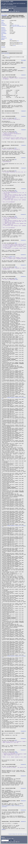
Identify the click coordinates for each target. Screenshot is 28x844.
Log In (6, 11)
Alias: (2, 22)
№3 (15, 118)
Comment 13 (23, 265)
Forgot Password (12, 11)
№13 (16, 278)
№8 (15, 190)
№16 (16, 751)
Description (23, 60)
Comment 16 (23, 738)
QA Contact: (3, 33)
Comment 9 (23, 188)
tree (18, 40)
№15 (16, 740)
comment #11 (12, 256)
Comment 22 (23, 810)
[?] (14, 10)
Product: (3, 23)
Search (9, 8)
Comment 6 (23, 145)
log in (8, 56)
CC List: (3, 45)
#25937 (3, 829)
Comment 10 (23, 214)
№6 (15, 159)
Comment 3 (23, 111)
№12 (16, 266)
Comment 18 (23, 764)
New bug (4, 8)
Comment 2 (23, 74)
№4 (15, 131)
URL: (2, 35)
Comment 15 (23, 731)
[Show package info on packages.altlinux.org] (18, 26)
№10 (16, 243)
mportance (3, 30)
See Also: (3, 47)
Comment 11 (23, 240)
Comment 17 (23, 749)
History (20, 44)
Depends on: (4, 38)
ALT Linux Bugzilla (5, 1)
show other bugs (15, 25)
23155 (11, 39)
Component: (4, 25)
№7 (15, 170)
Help (12, 8)
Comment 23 (23, 821)
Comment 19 (23, 775)
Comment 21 (23, 800)
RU (18, 11)
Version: (3, 27)
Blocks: (3, 39)
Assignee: (3, 32)
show (14, 45)
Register (3, 11)
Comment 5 (23, 129)
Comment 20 (23, 788)
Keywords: (3, 36)
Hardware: (3, 29)
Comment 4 (23, 116)
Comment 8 (23, 168)
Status (2, 20)
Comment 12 (23, 254)
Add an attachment (5, 53)
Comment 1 (23, 67)
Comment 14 (23, 276)
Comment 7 (23, 157)
